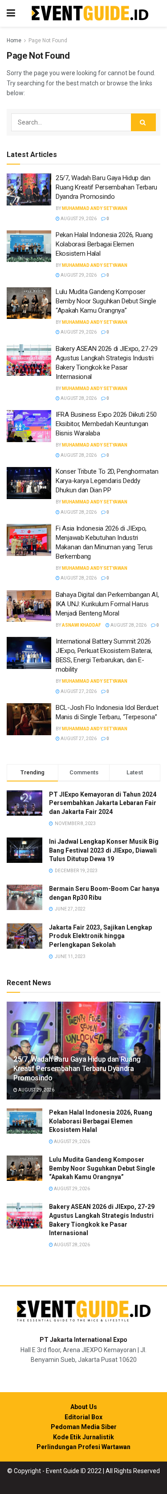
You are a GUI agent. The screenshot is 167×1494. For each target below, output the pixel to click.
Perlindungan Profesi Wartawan (83, 1446)
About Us (83, 1406)
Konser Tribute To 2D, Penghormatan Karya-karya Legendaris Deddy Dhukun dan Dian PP (107, 480)
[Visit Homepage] (90, 13)
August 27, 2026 (78, 691)
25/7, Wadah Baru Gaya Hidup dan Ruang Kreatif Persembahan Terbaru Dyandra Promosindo (106, 187)
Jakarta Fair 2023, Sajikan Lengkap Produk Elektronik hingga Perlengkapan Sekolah (100, 936)
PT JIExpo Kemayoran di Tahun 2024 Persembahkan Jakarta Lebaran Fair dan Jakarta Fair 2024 (102, 803)
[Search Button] (143, 122)
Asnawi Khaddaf (81, 625)
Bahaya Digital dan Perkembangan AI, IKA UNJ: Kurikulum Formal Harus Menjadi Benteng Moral (107, 604)
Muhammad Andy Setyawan (94, 208)
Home (14, 40)
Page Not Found (48, 40)
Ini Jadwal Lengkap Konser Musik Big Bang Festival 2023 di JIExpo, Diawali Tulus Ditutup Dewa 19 (104, 850)
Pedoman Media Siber (84, 1426)
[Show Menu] (11, 13)
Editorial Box (83, 1417)
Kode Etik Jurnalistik (83, 1437)
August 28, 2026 (78, 398)
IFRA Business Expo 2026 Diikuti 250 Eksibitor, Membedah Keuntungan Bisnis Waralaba (106, 424)
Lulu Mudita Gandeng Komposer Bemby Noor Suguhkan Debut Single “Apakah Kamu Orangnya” (106, 301)
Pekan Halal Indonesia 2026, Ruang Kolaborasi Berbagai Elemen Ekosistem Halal (104, 244)
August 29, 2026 (78, 218)
